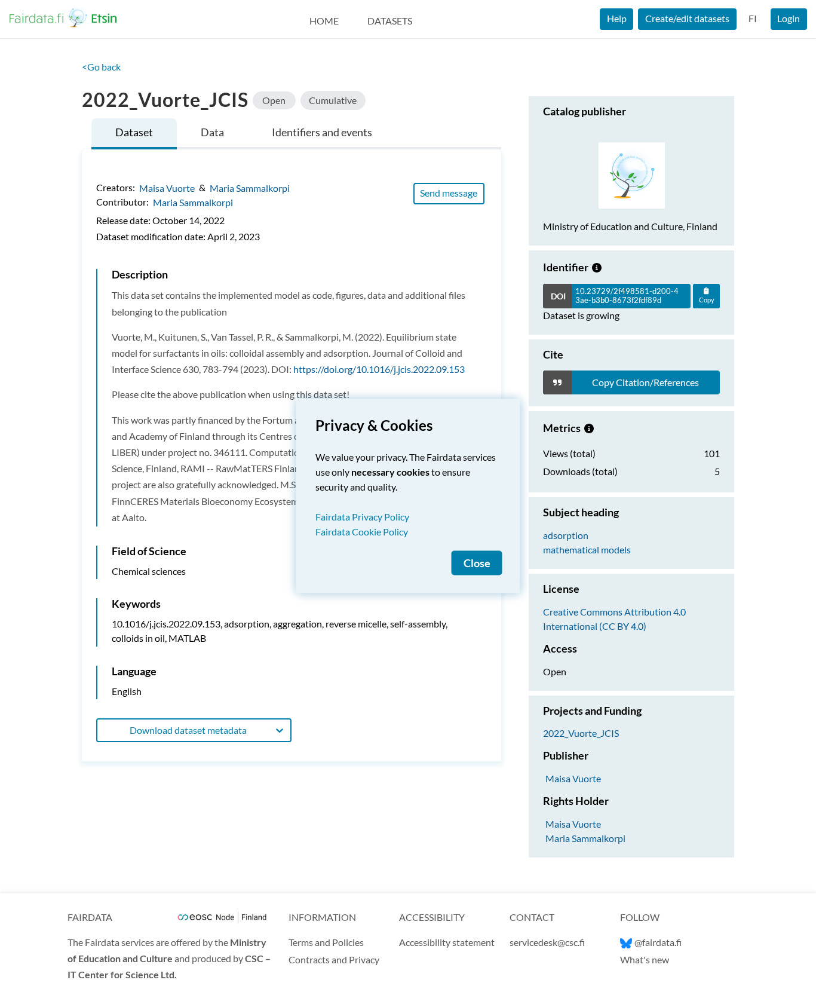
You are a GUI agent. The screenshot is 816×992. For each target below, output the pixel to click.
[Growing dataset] (596, 267)
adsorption (565, 535)
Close (477, 563)
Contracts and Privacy (334, 959)
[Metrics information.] (589, 428)
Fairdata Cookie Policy (361, 531)
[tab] (134, 134)
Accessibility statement (447, 942)
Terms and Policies (326, 942)
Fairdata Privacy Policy (362, 516)
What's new (644, 959)
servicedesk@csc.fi (547, 942)
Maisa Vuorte (167, 187)
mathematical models (587, 549)
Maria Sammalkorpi (250, 187)
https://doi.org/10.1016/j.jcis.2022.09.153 (379, 369)
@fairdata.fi (658, 942)
